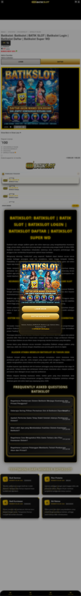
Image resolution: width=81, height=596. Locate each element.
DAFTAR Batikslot (40, 316)
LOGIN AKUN (40, 309)
